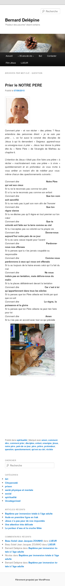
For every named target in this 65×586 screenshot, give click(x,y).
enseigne (47, 443)
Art (6, 479)
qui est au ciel (38, 449)
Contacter (51, 55)
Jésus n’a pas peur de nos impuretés (25, 520)
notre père (10, 446)
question (9, 449)
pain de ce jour (23, 446)
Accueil (9, 55)
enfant (38, 443)
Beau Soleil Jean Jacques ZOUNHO (24, 540)
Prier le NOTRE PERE (23, 85)
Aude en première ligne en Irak (21, 517)
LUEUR (24, 62)
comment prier (17, 443)
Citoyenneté (11, 482)
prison (8, 486)
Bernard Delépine (22, 20)
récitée (49, 449)
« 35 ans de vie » (26, 55)
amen (44, 440)
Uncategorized (12, 500)
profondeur (49, 446)
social (8, 493)
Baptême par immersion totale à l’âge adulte (29, 513)
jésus (55, 443)
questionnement (23, 449)
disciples (29, 443)
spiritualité (22, 440)
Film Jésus (11, 62)
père (34, 446)
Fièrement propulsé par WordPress (32, 579)
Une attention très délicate (19, 524)
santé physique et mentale (19, 490)
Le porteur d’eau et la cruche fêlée (23, 528)
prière (40, 446)
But (40, 55)
